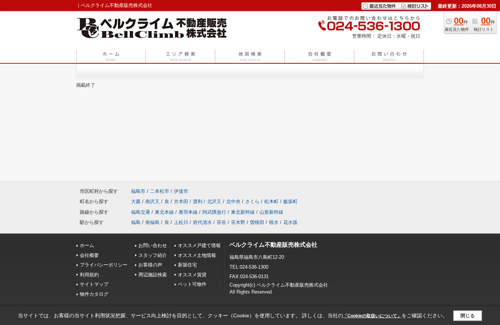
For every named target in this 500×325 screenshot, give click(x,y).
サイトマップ (94, 284)
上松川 (181, 222)
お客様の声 (150, 265)
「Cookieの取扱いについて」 (372, 315)
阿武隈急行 (214, 212)
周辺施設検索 (152, 274)
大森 (136, 201)
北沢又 (214, 201)
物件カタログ (94, 294)
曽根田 (257, 222)
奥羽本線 (188, 212)
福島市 (138, 191)
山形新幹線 (271, 212)
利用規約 (89, 274)
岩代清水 (202, 222)
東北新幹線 (243, 212)
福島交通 (140, 212)
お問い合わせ (152, 245)
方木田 (181, 201)
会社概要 (89, 255)
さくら (252, 201)
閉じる (467, 315)
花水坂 (290, 222)
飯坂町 (290, 201)
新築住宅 (187, 265)
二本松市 (159, 191)
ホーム (87, 245)
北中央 (233, 201)
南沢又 (152, 201)
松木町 (271, 201)
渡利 (197, 201)
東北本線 (164, 212)
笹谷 (221, 222)
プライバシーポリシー (103, 265)
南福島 (152, 222)
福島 (136, 222)
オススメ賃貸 (192, 274)
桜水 (274, 222)
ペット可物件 (192, 284)
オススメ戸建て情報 (199, 245)
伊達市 (181, 191)
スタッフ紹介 (152, 255)
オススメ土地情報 (197, 255)
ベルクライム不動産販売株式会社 (273, 245)
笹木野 (238, 222)
